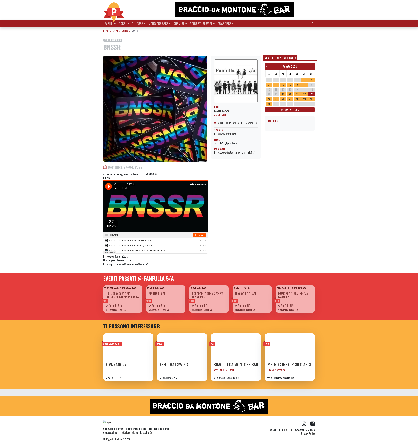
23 (311, 94)
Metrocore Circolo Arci (289, 364)
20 (290, 94)
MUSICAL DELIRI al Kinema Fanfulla (293, 295)
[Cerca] (313, 23)
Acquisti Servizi (201, 23)
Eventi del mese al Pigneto (280, 58)
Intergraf (288, 430)
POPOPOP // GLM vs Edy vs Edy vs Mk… (207, 295)
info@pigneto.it (127, 433)
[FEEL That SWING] (182, 346)
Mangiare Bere (158, 23)
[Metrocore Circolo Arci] (290, 346)
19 (283, 94)
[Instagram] (306, 424)
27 (290, 99)
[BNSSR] (155, 108)
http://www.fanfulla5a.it (226, 134)
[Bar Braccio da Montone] (244, 9)
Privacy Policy (308, 434)
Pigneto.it (111, 439)
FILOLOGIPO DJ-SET (245, 293)
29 (304, 99)
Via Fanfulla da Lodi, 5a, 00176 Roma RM (236, 123)
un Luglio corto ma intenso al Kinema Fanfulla (122, 295)
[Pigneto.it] (114, 9)
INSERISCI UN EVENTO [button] (290, 109)
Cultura (137, 23)
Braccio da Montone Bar (236, 364)
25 (276, 99)
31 (269, 104)
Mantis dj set (157, 293)
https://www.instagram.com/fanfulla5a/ (234, 152)
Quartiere (224, 23)
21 (297, 94)
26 (283, 99)
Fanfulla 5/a (221, 111)
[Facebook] (312, 424)
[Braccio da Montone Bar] (236, 346)
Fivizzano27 (116, 364)
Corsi (122, 23)
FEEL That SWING (174, 364)
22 (304, 94)
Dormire (178, 23)
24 (268, 99)
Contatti (154, 433)
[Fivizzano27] (128, 346)
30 (311, 99)
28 (297, 99)
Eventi (108, 23)
